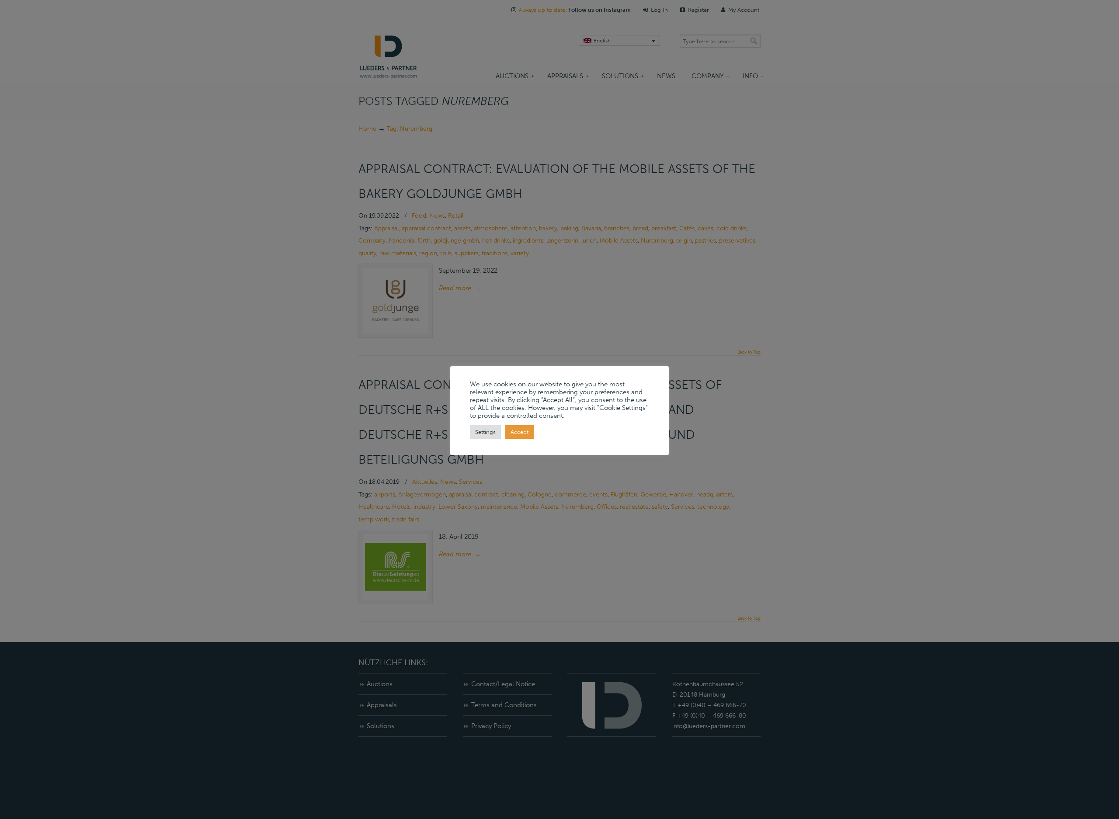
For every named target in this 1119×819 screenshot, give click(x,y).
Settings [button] (485, 432)
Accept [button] (519, 432)
